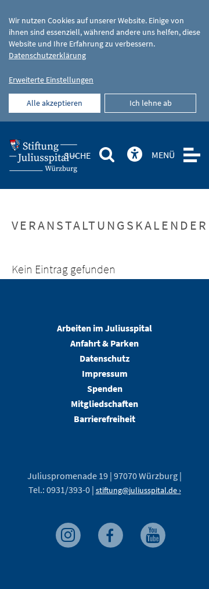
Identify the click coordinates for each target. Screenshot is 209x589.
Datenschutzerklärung (47, 55)
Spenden (104, 388)
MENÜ (163, 154)
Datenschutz (104, 358)
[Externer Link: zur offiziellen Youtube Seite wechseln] (153, 532)
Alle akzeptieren (54, 103)
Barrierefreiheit (104, 418)
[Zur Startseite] (62, 159)
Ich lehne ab (150, 103)
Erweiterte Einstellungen (51, 79)
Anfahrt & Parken (104, 343)
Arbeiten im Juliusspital (104, 328)
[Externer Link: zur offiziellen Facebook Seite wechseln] (111, 532)
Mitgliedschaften (104, 403)
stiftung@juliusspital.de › (138, 490)
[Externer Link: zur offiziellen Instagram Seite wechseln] (69, 532)
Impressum (105, 373)
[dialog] (104, 61)
